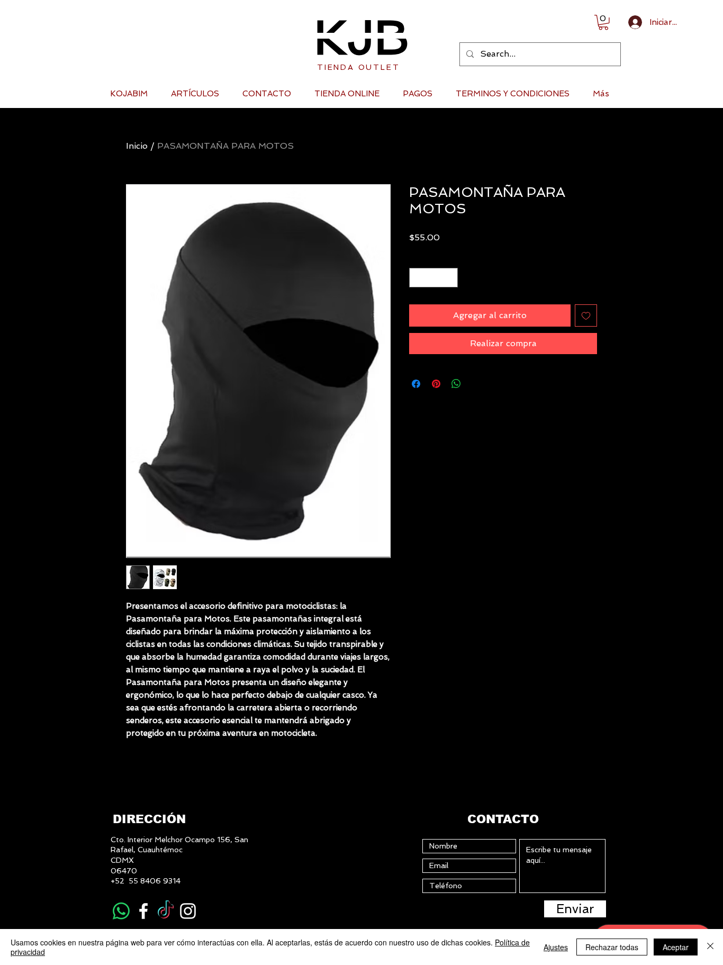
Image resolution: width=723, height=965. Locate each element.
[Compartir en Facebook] (416, 383)
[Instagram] (187, 911)
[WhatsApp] (121, 911)
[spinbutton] (433, 277)
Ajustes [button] (556, 947)
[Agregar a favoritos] (586, 315)
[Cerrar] (710, 947)
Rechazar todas (611, 947)
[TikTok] (165, 911)
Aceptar (676, 947)
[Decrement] (417, 277)
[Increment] (449, 277)
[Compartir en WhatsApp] (456, 383)
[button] (603, 22)
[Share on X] (476, 383)
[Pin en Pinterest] (436, 383)
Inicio (137, 146)
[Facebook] (143, 911)
